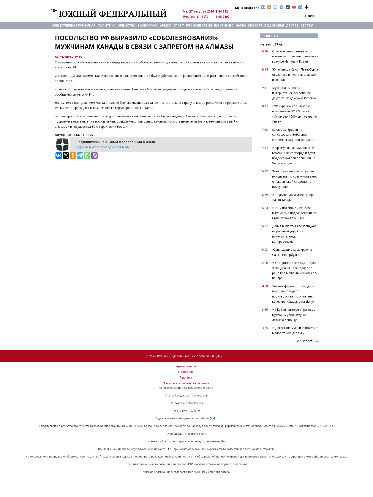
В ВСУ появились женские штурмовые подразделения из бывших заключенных (294, 213)
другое (292, 25)
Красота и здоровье (266, 25)
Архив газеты (186, 366)
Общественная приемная (73, 25)
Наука (241, 25)
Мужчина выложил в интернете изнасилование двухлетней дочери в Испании (294, 93)
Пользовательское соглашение (186, 383)
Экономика (148, 25)
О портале (186, 372)
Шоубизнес (224, 25)
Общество (127, 25)
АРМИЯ (165, 25)
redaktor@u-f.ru (193, 403)
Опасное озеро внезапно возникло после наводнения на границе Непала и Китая (295, 56)
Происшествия (199, 25)
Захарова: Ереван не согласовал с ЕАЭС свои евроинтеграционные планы (293, 134)
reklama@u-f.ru (208, 418)
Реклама (186, 377)
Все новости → (307, 341)
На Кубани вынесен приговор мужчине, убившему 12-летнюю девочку (293, 314)
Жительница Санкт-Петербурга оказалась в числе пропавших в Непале (295, 74)
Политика (106, 25)
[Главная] (114, 13)
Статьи (306, 25)
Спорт (178, 25)
